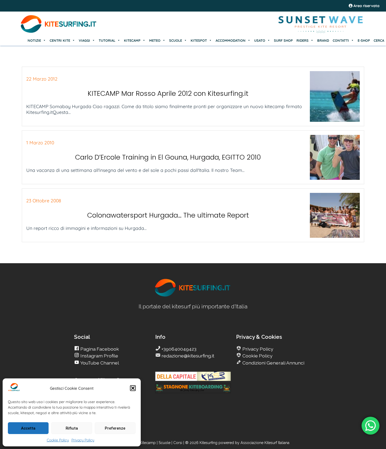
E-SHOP (364, 40)
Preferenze (115, 428)
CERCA (379, 40)
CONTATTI (341, 40)
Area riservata (365, 5)
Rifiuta (72, 428)
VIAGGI (84, 40)
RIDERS (302, 40)
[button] (132, 388)
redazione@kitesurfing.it (187, 355)
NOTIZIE (34, 40)
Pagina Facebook (99, 349)
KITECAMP (132, 40)
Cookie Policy (58, 440)
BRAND (323, 40)
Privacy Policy (82, 440)
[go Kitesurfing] (193, 295)
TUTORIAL (107, 40)
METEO (154, 40)
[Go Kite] (58, 32)
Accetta (28, 428)
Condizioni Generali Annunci (272, 363)
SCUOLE (175, 40)
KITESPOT (199, 40)
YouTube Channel (99, 363)
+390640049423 (178, 349)
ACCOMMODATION (231, 40)
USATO (259, 40)
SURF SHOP (283, 40)
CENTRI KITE (60, 40)
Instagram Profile (98, 355)
